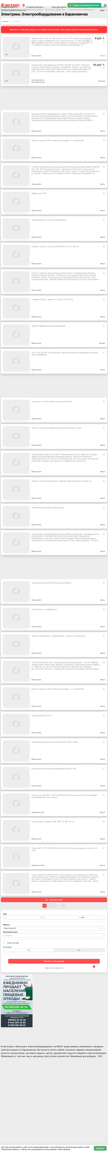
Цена (5, 914)
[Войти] (105, 5)
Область (6, 925)
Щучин (102, 812)
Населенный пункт (10, 932)
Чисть (102, 56)
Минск (102, 131)
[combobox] (92, 917)
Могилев (101, 81)
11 (63, 906)
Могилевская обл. (38, 82)
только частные (13, 943)
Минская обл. (36, 56)
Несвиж (102, 343)
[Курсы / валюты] (103, 38)
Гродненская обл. (37, 812)
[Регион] (23, 5)
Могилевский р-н (37, 80)
